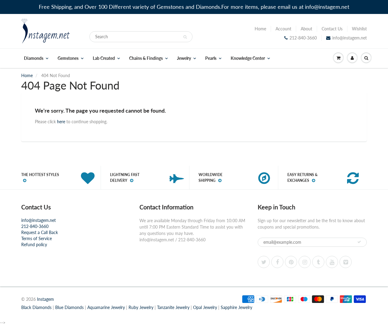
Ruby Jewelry (141, 307)
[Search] (185, 37)
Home (260, 28)
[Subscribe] (359, 242)
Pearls (210, 58)
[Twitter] (264, 262)
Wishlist (359, 28)
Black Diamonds (36, 307)
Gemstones (68, 58)
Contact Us (332, 28)
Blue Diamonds (69, 307)
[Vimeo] (346, 262)
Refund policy (34, 244)
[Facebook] (277, 262)
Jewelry (184, 58)
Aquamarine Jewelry (106, 307)
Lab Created (104, 58)
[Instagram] (305, 262)
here (61, 121)
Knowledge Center (248, 58)
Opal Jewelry (205, 307)
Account (283, 28)
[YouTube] (332, 262)
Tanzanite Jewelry (173, 307)
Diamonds (33, 58)
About (306, 28)
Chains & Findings (146, 58)
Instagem (45, 299)
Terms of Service (36, 238)
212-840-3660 (303, 37)
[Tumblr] (318, 262)
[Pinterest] (291, 262)
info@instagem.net (349, 37)
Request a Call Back (39, 232)
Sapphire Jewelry (236, 307)
